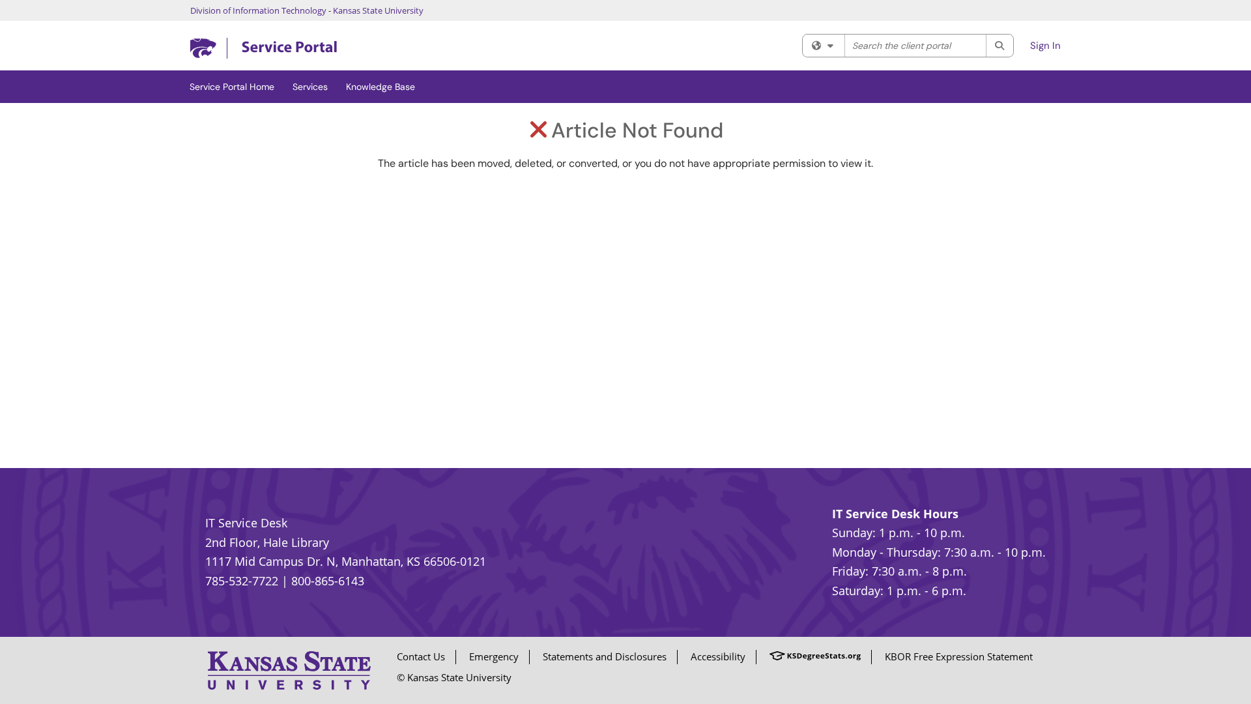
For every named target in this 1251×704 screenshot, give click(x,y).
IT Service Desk (246, 523)
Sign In (1045, 45)
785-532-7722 (241, 581)
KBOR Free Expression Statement (959, 656)
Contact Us (421, 656)
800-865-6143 (327, 581)
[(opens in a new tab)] (263, 48)
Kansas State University (378, 10)
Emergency (494, 656)
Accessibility (718, 656)
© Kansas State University (454, 677)
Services (310, 87)
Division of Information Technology (258, 10)
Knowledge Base (380, 87)
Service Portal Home (232, 87)
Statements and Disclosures (605, 656)
